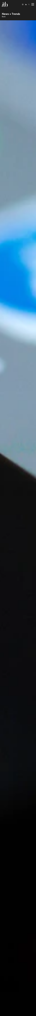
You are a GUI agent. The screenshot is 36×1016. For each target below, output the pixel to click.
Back (3, 16)
